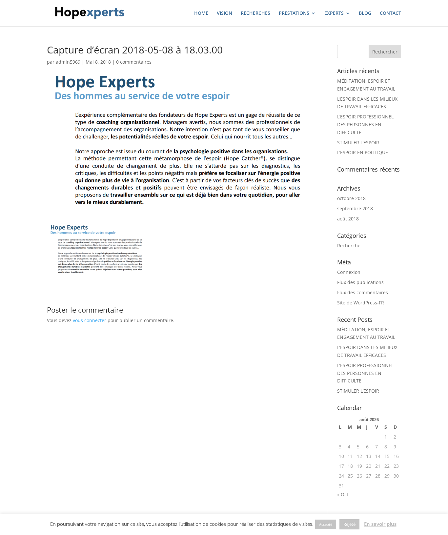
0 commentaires (134, 62)
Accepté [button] (325, 524)
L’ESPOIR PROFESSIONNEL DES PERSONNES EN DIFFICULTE (365, 124)
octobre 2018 (351, 198)
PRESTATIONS (294, 13)
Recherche (348, 245)
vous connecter (89, 320)
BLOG (365, 13)
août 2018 (348, 219)
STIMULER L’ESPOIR (358, 142)
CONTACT (390, 13)
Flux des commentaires (362, 292)
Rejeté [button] (349, 524)
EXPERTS (334, 13)
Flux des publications (360, 282)
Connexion (348, 272)
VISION (224, 13)
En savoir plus (380, 524)
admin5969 (68, 62)
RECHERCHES (255, 13)
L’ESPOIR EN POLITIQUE (362, 152)
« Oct (342, 494)
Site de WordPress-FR (360, 302)
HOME (201, 13)
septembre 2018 (355, 208)
